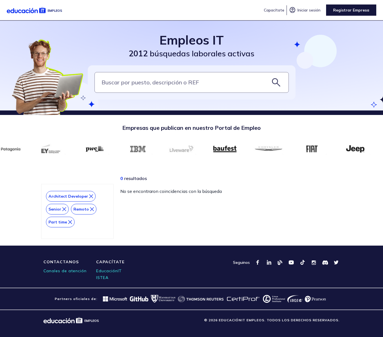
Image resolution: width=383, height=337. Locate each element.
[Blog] (280, 262)
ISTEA (102, 277)
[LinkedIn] (269, 262)
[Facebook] (257, 262)
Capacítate (274, 10)
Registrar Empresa (351, 10)
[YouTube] (291, 262)
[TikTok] (302, 262)
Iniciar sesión (304, 10)
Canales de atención (65, 270)
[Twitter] (336, 262)
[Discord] (325, 262)
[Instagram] (313, 262)
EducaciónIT (109, 270)
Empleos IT (192, 40)
